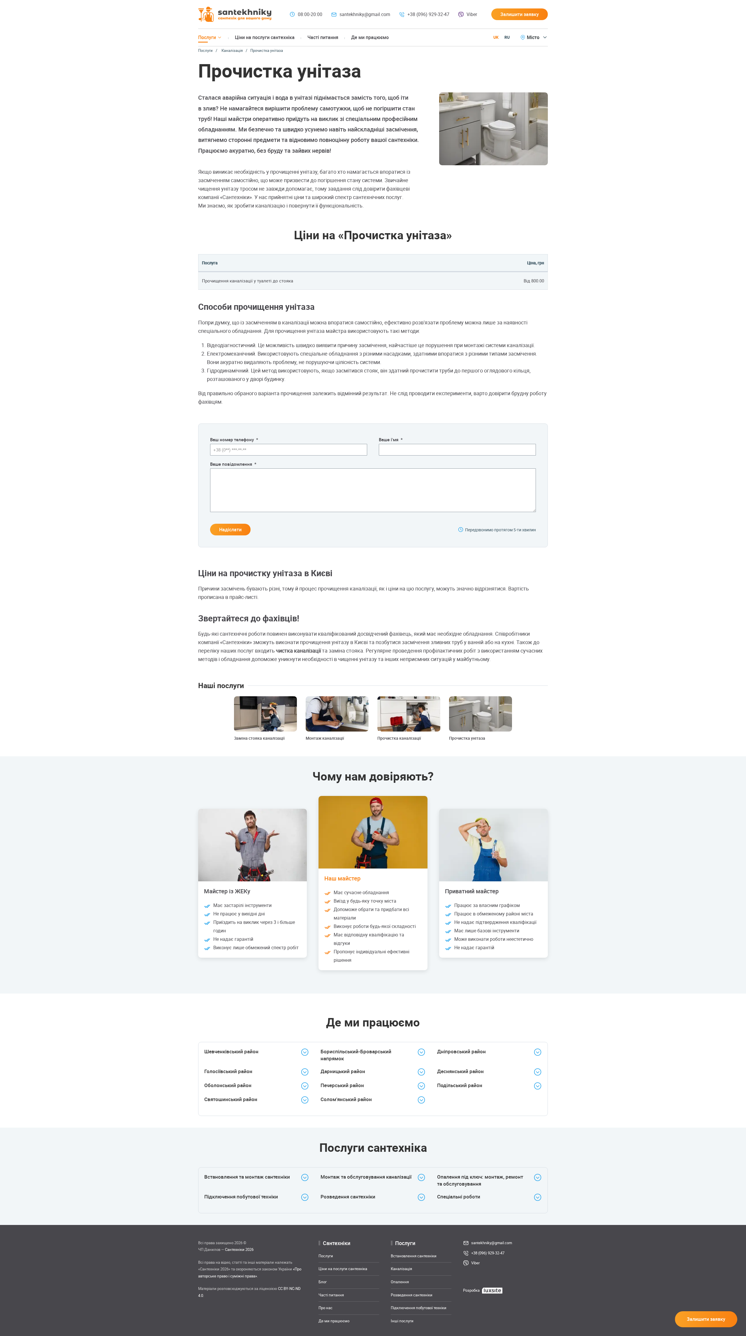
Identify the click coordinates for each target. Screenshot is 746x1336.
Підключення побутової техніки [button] (241, 1196)
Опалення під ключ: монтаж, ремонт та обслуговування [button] (480, 1180)
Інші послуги (402, 1320)
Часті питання (322, 37)
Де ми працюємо (370, 37)
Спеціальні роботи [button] (458, 1196)
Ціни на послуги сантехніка (265, 37)
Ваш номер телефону (234, 439)
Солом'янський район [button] (346, 1099)
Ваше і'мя (391, 439)
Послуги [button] (207, 37)
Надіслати (230, 529)
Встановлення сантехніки (414, 1255)
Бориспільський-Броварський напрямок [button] (356, 1055)
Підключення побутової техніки (418, 1307)
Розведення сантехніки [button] (348, 1196)
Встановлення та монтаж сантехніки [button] (247, 1176)
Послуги (205, 50)
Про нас (325, 1307)
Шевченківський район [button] (231, 1051)
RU (507, 37)
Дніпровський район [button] (461, 1051)
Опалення (400, 1281)
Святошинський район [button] (230, 1099)
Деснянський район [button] (460, 1071)
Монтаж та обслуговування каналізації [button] (366, 1176)
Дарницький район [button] (343, 1071)
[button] (519, 14)
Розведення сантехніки (411, 1294)
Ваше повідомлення (233, 464)
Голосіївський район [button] (228, 1071)
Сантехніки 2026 (239, 1249)
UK (496, 37)
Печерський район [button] (342, 1085)
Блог (323, 1281)
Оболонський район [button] (227, 1085)
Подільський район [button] (459, 1085)
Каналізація (232, 50)
